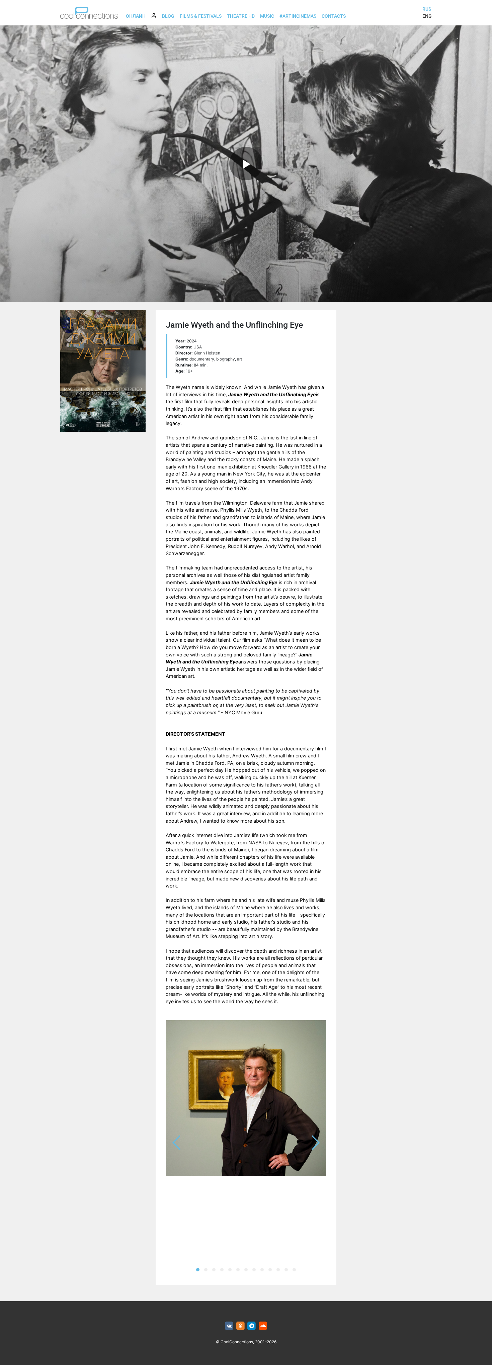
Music (267, 16)
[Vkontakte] (229, 1326)
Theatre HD (241, 16)
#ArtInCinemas (297, 16)
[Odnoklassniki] (240, 1326)
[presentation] (176, 1142)
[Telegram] (252, 1326)
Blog (168, 16)
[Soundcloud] (263, 1326)
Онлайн (136, 16)
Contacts (334, 16)
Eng (427, 16)
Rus (426, 9)
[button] (198, 1269)
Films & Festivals (201, 16)
